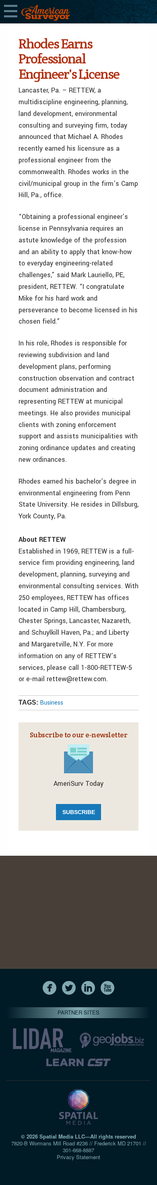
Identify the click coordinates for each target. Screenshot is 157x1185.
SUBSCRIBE (78, 812)
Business (51, 703)
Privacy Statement (78, 1157)
